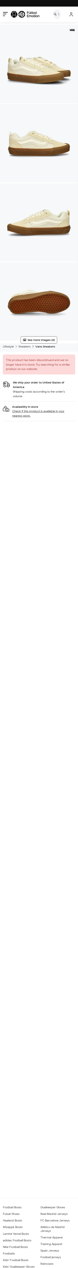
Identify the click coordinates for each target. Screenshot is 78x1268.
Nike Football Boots (15, 1246)
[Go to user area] (71, 14)
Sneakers (25, 346)
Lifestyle (8, 346)
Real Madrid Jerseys (54, 1213)
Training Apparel (51, 1244)
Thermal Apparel (51, 1237)
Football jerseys (50, 1257)
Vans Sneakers (45, 346)
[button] (39, 411)
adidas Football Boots (17, 1240)
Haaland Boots (12, 1220)
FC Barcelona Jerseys (55, 1220)
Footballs (9, 1253)
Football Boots (12, 1207)
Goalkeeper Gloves (52, 1207)
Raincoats (47, 1263)
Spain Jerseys (49, 1250)
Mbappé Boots (13, 1227)
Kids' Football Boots (16, 1260)
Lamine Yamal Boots (16, 1233)
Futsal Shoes (11, 1213)
